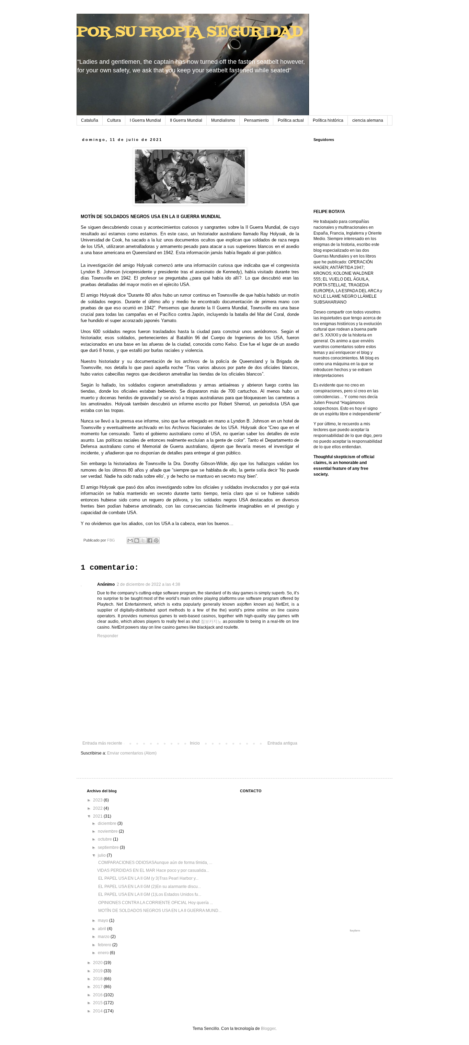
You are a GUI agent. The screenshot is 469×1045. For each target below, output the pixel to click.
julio (102, 855)
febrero (105, 944)
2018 (98, 978)
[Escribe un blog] (136, 540)
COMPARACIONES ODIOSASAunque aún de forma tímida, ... (154, 862)
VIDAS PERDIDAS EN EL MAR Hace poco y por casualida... (153, 870)
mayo (103, 920)
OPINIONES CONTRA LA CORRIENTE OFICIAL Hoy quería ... (155, 902)
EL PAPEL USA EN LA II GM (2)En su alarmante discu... (149, 886)
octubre (105, 839)
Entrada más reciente (102, 743)
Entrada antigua (282, 743)
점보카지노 (211, 621)
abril (102, 928)
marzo (104, 936)
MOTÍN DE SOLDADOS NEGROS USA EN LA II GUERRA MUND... (159, 910)
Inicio (195, 743)
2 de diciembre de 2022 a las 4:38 (148, 584)
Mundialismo (223, 120)
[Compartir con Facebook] (149, 540)
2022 (98, 808)
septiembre (109, 847)
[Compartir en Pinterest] (156, 540)
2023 (98, 800)
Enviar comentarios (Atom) (132, 753)
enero (104, 952)
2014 (98, 1011)
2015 (98, 1002)
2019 (98, 971)
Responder (107, 635)
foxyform (355, 930)
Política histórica (328, 120)
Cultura (114, 120)
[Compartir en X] (143, 540)
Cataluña (89, 120)
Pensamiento (256, 120)
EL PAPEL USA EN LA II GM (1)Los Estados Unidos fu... (149, 894)
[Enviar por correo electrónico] (130, 540)
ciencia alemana (367, 120)
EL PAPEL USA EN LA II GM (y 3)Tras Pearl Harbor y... (147, 878)
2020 (98, 962)
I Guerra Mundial (145, 120)
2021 (98, 816)
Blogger (268, 1028)
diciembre (107, 823)
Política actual (291, 120)
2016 (98, 995)
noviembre (108, 831)
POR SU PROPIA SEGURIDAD (190, 32)
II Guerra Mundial (186, 120)
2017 (98, 986)
